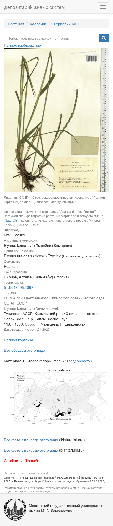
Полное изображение (22, 45)
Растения (16, 23)
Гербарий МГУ (66, 23)
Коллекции (39, 23)
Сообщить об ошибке (22, 460)
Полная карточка (18, 339)
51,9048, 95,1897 (18, 287)
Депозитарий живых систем (34, 6)
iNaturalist (11, 220)
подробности (79, 360)
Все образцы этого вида (24, 350)
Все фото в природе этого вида (31, 439)
